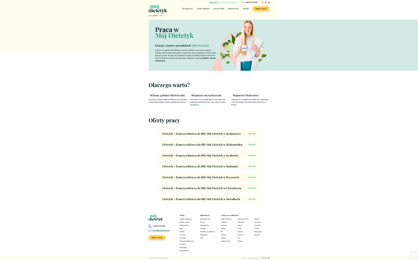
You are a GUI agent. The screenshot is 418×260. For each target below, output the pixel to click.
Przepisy (183, 244)
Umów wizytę (261, 9)
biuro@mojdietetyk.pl (161, 231)
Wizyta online (219, 9)
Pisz (239, 238)
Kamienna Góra (243, 219)
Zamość (257, 235)
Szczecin (257, 222)
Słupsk (256, 219)
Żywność (183, 238)
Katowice (241, 222)
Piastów (240, 235)
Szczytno (257, 225)
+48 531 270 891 (251, 2)
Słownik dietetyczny (187, 241)
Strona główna (153, 15)
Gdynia (223, 238)
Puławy (240, 241)
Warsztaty (183, 247)
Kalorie (182, 232)
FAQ (201, 238)
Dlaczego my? (187, 9)
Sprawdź (252, 133)
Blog (181, 228)
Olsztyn (240, 232)
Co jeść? (183, 235)
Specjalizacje (184, 251)
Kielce (240, 225)
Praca (202, 222)
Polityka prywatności (207, 232)
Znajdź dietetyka (203, 9)
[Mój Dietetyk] (158, 8)
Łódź (239, 228)
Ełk (222, 232)
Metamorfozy (233, 9)
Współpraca (204, 225)
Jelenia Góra (225, 241)
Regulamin (204, 235)
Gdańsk (223, 235)
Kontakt (246, 9)
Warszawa (258, 232)
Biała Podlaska (226, 219)
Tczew (256, 228)
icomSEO (257, 258)
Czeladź (224, 225)
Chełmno (224, 222)
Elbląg (223, 228)
